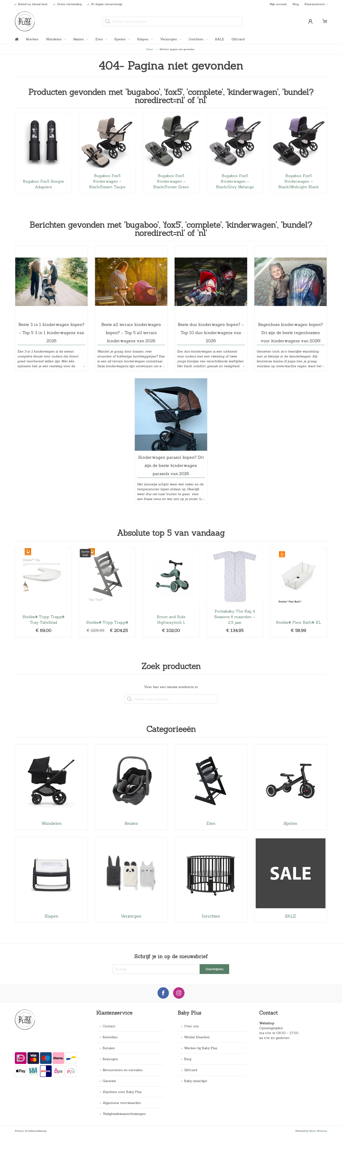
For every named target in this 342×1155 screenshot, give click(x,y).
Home (149, 49)
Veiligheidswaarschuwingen (124, 1114)
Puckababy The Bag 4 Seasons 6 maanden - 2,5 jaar (235, 592)
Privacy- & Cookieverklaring (30, 1130)
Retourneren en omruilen (123, 1070)
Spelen (120, 39)
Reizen (79, 39)
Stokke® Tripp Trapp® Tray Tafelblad (43, 592)
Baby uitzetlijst (195, 1081)
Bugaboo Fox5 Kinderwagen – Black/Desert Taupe (107, 153)
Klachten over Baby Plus (122, 1092)
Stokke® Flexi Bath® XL (298, 592)
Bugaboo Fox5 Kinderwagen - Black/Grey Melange (235, 153)
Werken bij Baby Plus (200, 1048)
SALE (219, 39)
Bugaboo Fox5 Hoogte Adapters (43, 153)
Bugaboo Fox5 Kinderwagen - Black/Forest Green (171, 153)
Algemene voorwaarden (122, 1103)
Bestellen (110, 1037)
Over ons (191, 1026)
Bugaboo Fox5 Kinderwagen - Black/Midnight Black (298, 153)
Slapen (143, 39)
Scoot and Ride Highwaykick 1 (171, 592)
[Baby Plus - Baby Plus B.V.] (25, 21)
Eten (99, 39)
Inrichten (196, 39)
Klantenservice (314, 4)
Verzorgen (169, 39)
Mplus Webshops (318, 1130)
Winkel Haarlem (197, 1037)
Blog (295, 4)
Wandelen (54, 39)
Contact (109, 1026)
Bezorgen (110, 1059)
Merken (32, 39)
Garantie (109, 1081)
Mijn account (278, 4)
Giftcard (238, 39)
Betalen (109, 1048)
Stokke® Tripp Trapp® (107, 592)
